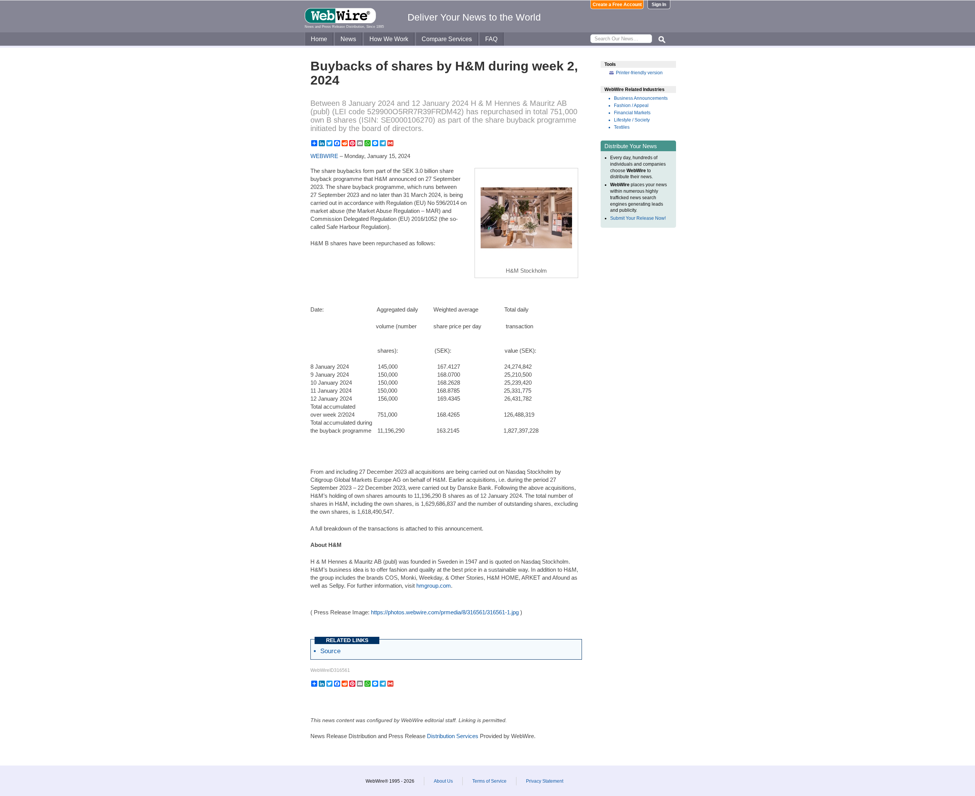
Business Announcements (641, 98)
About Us (443, 781)
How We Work (388, 39)
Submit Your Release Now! (638, 218)
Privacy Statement (544, 781)
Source (330, 650)
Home (319, 39)
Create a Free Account (617, 4)
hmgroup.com (433, 585)
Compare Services (447, 39)
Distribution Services (452, 736)
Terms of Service (489, 781)
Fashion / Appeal (631, 105)
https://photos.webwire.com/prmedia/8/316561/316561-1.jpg (445, 612)
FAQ (491, 39)
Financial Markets (632, 112)
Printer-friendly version (639, 72)
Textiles (622, 127)
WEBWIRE (324, 156)
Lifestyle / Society (632, 120)
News (348, 39)
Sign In (659, 4)
